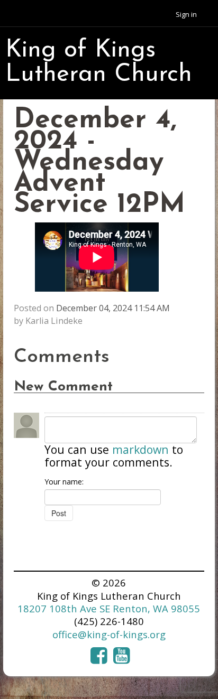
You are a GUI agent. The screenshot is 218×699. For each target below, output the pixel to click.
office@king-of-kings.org (109, 634)
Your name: (64, 482)
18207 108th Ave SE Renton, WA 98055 (108, 608)
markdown (140, 449)
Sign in (186, 14)
